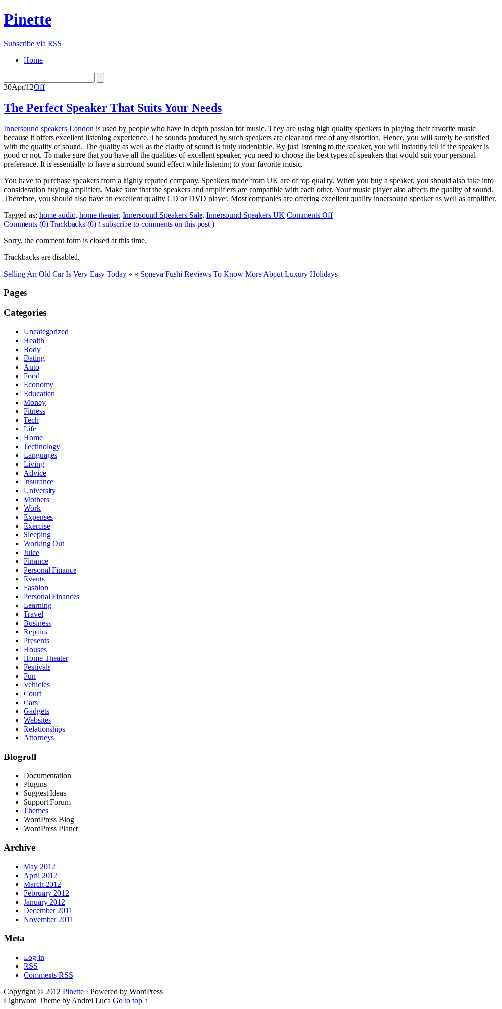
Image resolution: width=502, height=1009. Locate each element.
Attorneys (39, 737)
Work (32, 508)
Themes (36, 811)
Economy (38, 384)
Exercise (37, 526)
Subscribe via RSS (33, 43)
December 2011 (48, 911)
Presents (36, 640)
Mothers (36, 499)
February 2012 (46, 893)
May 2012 (39, 866)
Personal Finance (50, 570)
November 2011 (49, 919)
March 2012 (42, 884)
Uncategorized (46, 332)
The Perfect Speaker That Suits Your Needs (113, 107)
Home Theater (46, 658)
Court (32, 693)
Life (30, 429)
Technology (42, 446)
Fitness (34, 411)
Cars (31, 702)
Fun (30, 676)
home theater (99, 215)
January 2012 (44, 902)
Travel (33, 614)
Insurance (38, 482)
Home (33, 437)
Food (32, 376)
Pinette (27, 19)
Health (34, 340)
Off (39, 87)
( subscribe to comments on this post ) (156, 224)
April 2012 (40, 875)
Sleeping (37, 534)
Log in (34, 957)
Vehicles (37, 685)
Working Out (44, 543)
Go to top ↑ (130, 1000)
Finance (36, 561)
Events (34, 579)
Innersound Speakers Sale (162, 215)
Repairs (35, 632)
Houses (35, 649)
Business (37, 623)
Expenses (38, 517)
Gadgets (36, 711)
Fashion (36, 587)
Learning (37, 605)
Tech (31, 420)
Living (34, 464)
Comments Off (310, 215)
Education (39, 393)
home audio (57, 215)
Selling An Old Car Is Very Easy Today (65, 274)
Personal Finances (51, 596)
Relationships (44, 729)
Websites (37, 720)
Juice (31, 552)
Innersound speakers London (49, 129)
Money (35, 402)
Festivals (37, 667)
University (40, 490)
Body (32, 349)
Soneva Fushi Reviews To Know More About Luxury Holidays (239, 274)
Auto (31, 367)
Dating (34, 358)
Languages (40, 455)
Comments (48, 975)
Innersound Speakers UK (245, 215)
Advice (35, 473)
